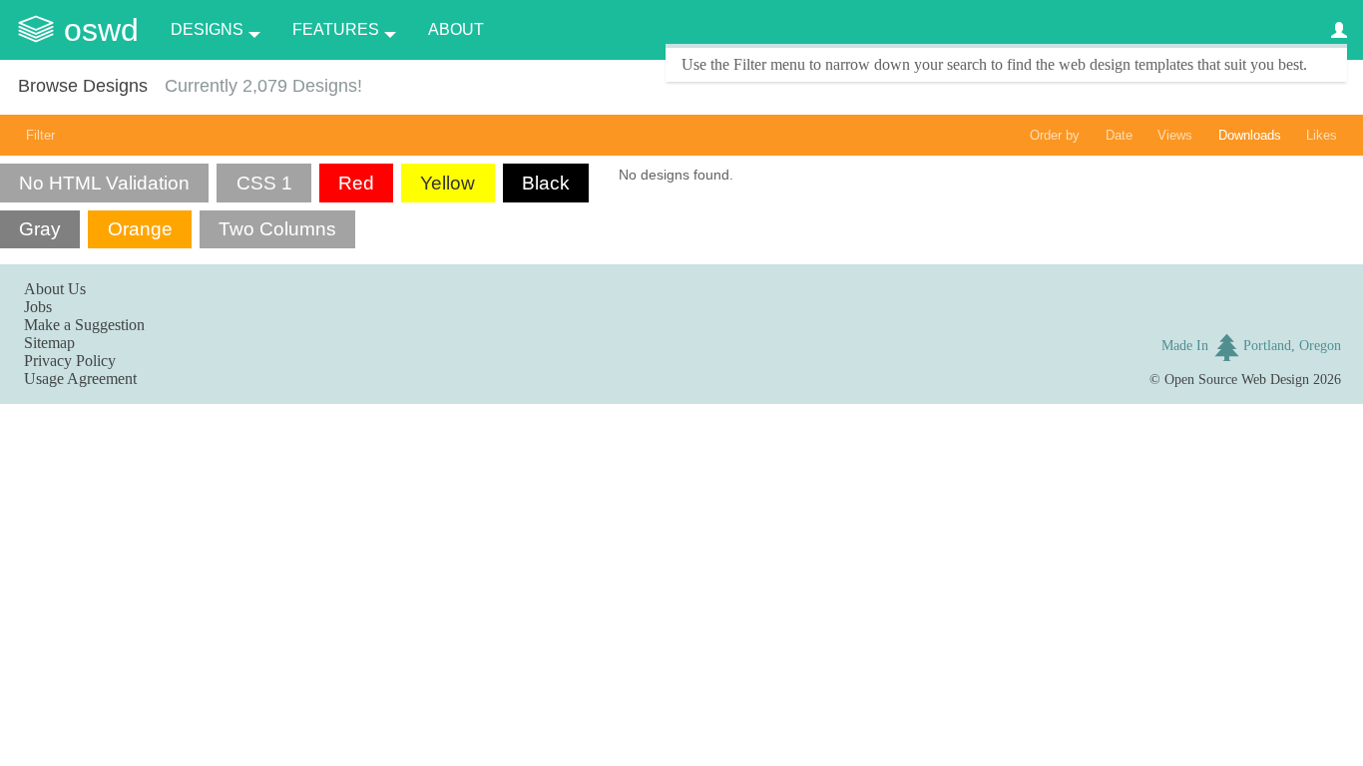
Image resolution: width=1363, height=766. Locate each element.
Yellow (447, 183)
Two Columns (277, 228)
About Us (55, 288)
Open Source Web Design (1236, 379)
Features (335, 29)
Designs (207, 29)
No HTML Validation (104, 183)
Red (356, 183)
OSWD (101, 30)
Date (1119, 135)
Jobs (38, 306)
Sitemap (49, 342)
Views (1174, 135)
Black (546, 183)
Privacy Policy (70, 360)
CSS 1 (264, 183)
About (456, 29)
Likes (1321, 135)
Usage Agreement (80, 378)
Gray (40, 228)
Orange (140, 228)
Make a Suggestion (84, 324)
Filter (40, 135)
